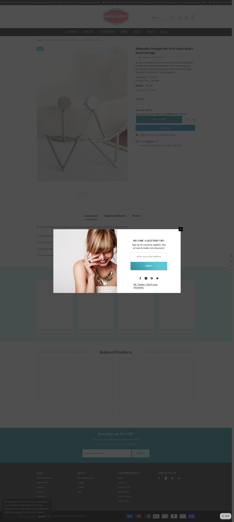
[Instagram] (146, 278)
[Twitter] (157, 278)
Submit (148, 266)
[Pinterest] (152, 278)
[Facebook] (140, 278)
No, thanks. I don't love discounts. (145, 286)
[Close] (181, 229)
